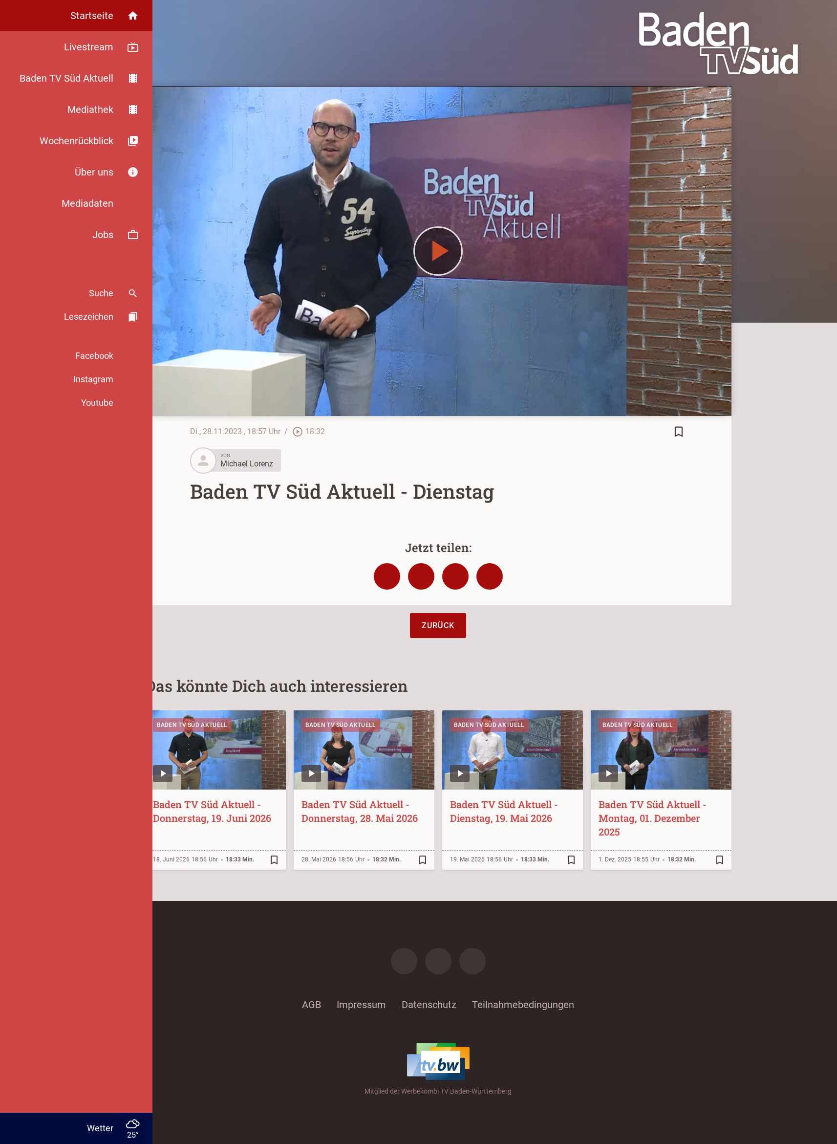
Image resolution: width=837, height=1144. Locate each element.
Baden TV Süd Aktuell (192, 725)
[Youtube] (472, 961)
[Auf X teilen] (421, 576)
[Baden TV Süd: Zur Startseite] (718, 43)
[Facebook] (404, 961)
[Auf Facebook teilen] (387, 576)
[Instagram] (438, 961)
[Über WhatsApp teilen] (455, 576)
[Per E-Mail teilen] (489, 576)
